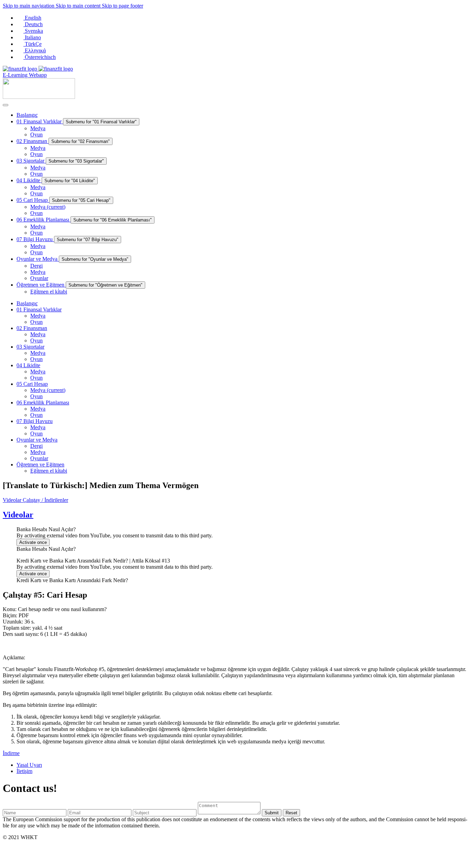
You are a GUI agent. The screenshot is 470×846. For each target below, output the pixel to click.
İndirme (11, 753)
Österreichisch (39, 57)
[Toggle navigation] (5, 105)
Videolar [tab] (13, 500)
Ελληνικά (34, 50)
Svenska (33, 31)
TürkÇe (32, 44)
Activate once (33, 542)
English (32, 18)
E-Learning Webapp (25, 75)
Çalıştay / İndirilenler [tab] (45, 500)
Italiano (32, 37)
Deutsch (33, 24)
